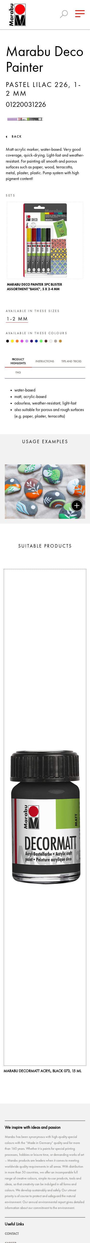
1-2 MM (17, 319)
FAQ (18, 372)
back (17, 136)
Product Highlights (18, 361)
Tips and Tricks (71, 361)
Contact (12, 1233)
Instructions (45, 361)
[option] (45, 248)
